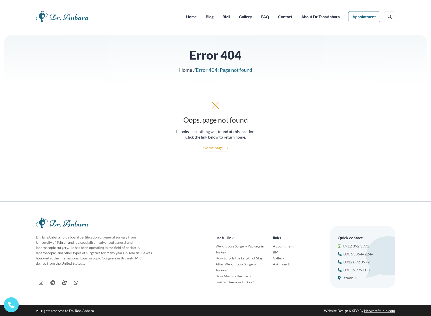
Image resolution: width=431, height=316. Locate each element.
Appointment (364, 16)
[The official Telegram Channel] (53, 283)
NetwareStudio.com (379, 311)
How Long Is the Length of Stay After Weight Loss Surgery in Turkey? (239, 264)
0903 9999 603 (356, 269)
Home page (215, 147)
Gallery (278, 258)
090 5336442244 (358, 253)
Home (185, 70)
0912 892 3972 (356, 245)
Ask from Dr (282, 264)
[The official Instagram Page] (41, 283)
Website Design (336, 311)
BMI (276, 252)
